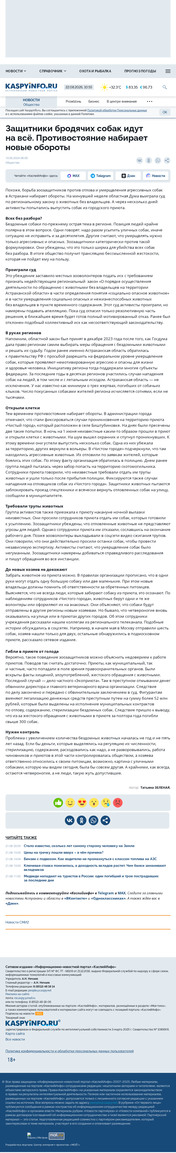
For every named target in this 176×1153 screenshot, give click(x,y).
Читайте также (21, 838)
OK (165, 112)
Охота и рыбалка (95, 71)
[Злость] (118, 803)
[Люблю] (82, 803)
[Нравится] (58, 803)
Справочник (51, 71)
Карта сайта (15, 1033)
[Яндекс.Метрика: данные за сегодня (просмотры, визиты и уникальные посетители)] (37, 1135)
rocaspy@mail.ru (24, 998)
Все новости (15, 1039)
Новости (14, 71)
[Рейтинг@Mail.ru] (56, 1135)
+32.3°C (115, 87)
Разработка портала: (43, 1144)
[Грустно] (106, 803)
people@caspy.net (39, 990)
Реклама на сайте (17, 994)
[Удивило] (94, 803)
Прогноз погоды (140, 71)
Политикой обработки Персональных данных (117, 110)
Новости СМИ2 (17, 922)
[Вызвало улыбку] (70, 803)
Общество (31, 105)
